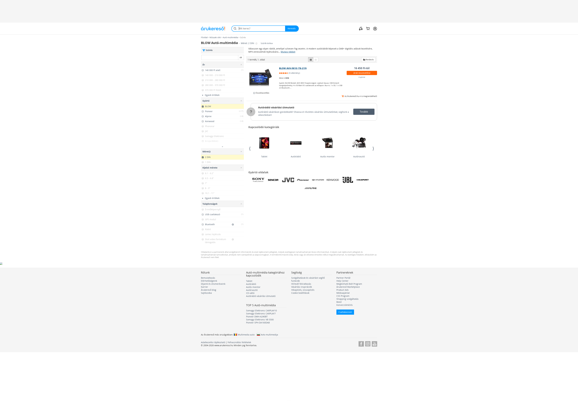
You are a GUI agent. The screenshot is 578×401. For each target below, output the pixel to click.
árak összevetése (361, 72)
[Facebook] (361, 343)
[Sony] (258, 180)
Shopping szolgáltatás (347, 298)
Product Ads (342, 289)
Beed (339, 301)
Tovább (364, 111)
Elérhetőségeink (209, 280)
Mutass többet (288, 51)
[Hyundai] (318, 180)
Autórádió (296, 156)
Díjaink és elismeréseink (213, 283)
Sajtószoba (206, 292)
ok (241, 57)
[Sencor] (273, 180)
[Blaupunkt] (363, 180)
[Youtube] (374, 343)
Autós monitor (327, 156)
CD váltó (250, 293)
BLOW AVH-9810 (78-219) (293, 68)
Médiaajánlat (343, 292)
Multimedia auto (246, 334)
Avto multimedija (269, 334)
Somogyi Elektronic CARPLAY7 (261, 313)
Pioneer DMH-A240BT (257, 316)
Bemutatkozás (208, 277)
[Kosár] (367, 28)
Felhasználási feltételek (239, 342)
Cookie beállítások (300, 292)
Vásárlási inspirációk (301, 286)
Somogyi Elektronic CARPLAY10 (261, 310)
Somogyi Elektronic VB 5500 (260, 319)
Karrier (204, 286)
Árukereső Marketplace (348, 286)
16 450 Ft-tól (362, 68)
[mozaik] (315, 59)
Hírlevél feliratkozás (301, 283)
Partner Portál (343, 277)
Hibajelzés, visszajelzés (302, 289)
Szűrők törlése (267, 43)
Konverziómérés (344, 305)
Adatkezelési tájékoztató (213, 342)
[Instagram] (367, 343)
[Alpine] (311, 188)
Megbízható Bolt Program (349, 283)
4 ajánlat (362, 77)
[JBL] (348, 180)
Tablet (264, 156)
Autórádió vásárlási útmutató (276, 107)
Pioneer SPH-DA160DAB (258, 322)
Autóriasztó (359, 156)
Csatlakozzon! (345, 312)
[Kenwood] (333, 180)
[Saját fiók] (375, 28)
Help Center (342, 280)
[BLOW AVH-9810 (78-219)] (262, 77)
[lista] (310, 59)
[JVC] (288, 180)
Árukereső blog (208, 289)
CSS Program (342, 295)
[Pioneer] (303, 180)
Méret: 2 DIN (248, 43)
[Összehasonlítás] (361, 28)
